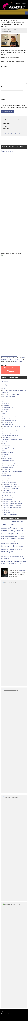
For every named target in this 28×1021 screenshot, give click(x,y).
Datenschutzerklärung (6, 1013)
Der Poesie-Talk (6, 398)
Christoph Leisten (7, 528)
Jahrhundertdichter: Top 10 (8, 437)
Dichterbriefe (5, 401)
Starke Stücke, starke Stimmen (9, 482)
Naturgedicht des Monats (8, 460)
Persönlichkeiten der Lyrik (8, 463)
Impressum (3, 1011)
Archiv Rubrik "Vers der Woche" (12, 134)
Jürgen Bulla (20, 541)
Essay (3, 413)
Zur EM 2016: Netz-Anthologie (9, 512)
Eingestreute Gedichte (7, 407)
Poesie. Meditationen (7, 467)
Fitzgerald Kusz (13, 533)
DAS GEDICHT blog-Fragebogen (10, 394)
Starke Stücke (12, 556)
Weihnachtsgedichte (7, 499)
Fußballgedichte (6, 418)
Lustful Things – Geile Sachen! (9, 448)
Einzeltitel (4, 411)
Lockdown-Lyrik (6, 447)
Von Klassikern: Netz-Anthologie (10, 495)
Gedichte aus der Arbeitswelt (9, 420)
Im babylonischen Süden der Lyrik (10, 435)
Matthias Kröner (4, 549)
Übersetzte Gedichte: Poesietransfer (11, 486)
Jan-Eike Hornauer (17, 539)
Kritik (3, 443)
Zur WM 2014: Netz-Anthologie (9, 514)
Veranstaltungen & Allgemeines (10, 488)
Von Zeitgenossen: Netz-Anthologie (11, 497)
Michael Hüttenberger (18, 551)
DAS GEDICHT (6, 392)
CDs (3, 388)
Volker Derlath (21, 561)
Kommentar (4, 66)
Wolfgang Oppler (19, 563)
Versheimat (5, 494)
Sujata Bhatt (17, 556)
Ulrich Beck (10, 558)
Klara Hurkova (8, 543)
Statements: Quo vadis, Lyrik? (9, 484)
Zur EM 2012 (5, 511)
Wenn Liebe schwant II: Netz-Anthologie (12, 501)
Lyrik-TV (4, 456)
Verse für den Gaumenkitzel (9, 492)
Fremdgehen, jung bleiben (8, 415)
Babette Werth (19, 524)
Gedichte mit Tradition (7, 424)
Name (3, 86)
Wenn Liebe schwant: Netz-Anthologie (11, 505)
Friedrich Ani (7, 536)
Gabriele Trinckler (14, 536)
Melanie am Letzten (7, 458)
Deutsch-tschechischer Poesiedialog (11, 400)
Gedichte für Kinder (7, 422)
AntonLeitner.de (22, 570)
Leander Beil (15, 543)
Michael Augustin (7, 552)
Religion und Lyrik (6, 475)
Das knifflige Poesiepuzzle (8, 396)
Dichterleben (5, 403)
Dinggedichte (5, 405)
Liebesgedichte (6, 445)
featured (4, 534)
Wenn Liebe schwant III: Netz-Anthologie (12, 503)
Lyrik (3, 450)
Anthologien (5, 384)
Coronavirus (15, 528)
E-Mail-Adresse (5, 93)
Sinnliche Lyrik (6, 480)
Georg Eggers (21, 536)
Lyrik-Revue (5, 454)
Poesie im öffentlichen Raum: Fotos (11, 465)
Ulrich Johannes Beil (17, 558)
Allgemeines (5, 381)
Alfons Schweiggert (17, 521)
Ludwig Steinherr (19, 546)
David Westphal (12, 531)
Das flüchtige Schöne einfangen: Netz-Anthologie (14, 390)
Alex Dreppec (9, 521)
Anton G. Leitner (14, 29)
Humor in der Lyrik (6, 433)
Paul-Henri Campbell (15, 553)
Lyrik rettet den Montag (7, 452)
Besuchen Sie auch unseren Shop (9, 356)
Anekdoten (5, 383)
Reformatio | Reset (6, 469)
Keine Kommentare (6, 31)
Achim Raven (3, 521)
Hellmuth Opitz (5, 539)
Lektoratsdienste (14, 359)
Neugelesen (5, 462)
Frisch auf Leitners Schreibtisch (10, 416)
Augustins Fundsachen (8, 386)
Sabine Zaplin (7, 556)
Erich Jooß (20, 531)
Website (3, 99)
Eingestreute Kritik (6, 409)
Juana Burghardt (13, 541)
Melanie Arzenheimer (16, 549)
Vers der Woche (6, 490)
